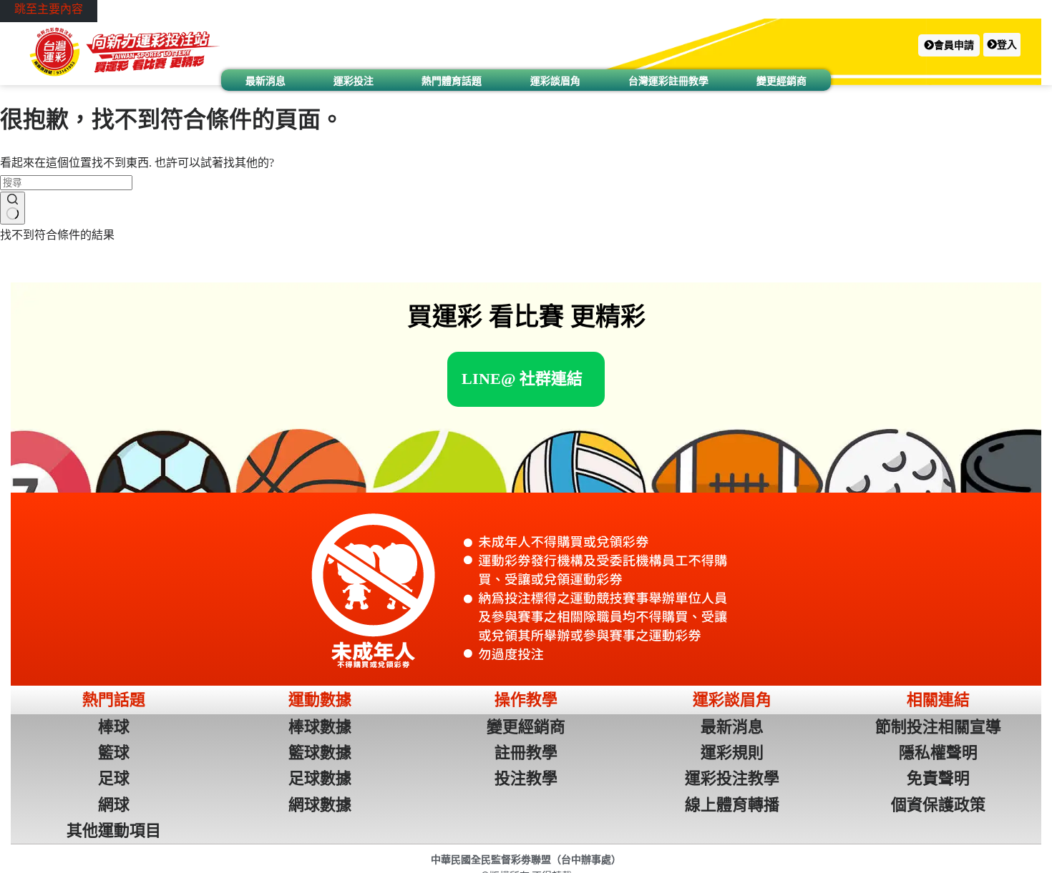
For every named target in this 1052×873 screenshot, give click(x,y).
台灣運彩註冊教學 (668, 81)
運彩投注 (353, 81)
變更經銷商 (781, 81)
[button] (949, 45)
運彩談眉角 (555, 81)
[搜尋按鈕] (12, 208)
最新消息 (265, 81)
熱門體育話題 (452, 81)
